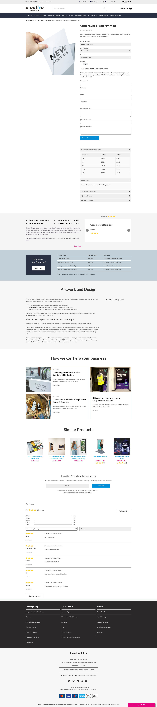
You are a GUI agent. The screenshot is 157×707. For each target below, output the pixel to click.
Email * (82, 94)
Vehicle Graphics (115, 15)
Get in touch (38, 268)
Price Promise (101, 612)
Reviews (99, 632)
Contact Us (29, 642)
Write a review (123, 511)
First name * (84, 81)
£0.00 (124, 8)
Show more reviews (34, 596)
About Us (65, 622)
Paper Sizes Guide (31, 632)
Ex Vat (122, 1)
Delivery (28, 617)
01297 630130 (30, 2)
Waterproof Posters (100, 456)
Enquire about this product (89, 138)
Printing (29, 15)
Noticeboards (92, 15)
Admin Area (51, 704)
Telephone (83, 101)
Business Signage (54, 15)
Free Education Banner (104, 627)
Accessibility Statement (78, 704)
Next (128, 230)
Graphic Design (102, 617)
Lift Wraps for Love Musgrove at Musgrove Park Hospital (106, 399)
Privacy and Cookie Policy (63, 704)
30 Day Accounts (102, 622)
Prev (87, 230)
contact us (72, 313)
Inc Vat (129, 1)
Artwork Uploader (111, 2)
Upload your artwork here (36, 307)
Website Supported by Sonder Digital (109, 704)
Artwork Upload (31, 627)
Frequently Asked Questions (35, 612)
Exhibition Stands (40, 15)
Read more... (56, 385)
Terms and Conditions (32, 637)
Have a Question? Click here (141, 705)
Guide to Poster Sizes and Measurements (63, 238)
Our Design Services (96, 2)
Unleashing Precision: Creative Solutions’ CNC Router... (66, 373)
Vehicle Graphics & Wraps (70, 617)
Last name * (83, 88)
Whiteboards (103, 15)
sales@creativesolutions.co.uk (44, 2)
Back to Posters (86, 30)
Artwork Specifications (33, 622)
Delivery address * (85, 108)
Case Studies (83, 2)
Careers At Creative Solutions (71, 637)
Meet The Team (66, 632)
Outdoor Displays (68, 15)
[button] (105, 150)
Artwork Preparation (56, 313)
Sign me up (101, 485)
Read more (77, 246)
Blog (63, 627)
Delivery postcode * (86, 119)
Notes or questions (86, 126)
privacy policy (88, 492)
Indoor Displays (80, 15)
